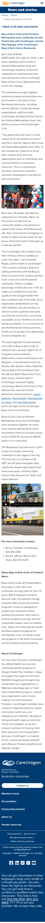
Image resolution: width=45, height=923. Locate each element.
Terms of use (29, 834)
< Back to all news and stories (20, 26)
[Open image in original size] (13, 3)
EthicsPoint (22, 849)
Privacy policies (14, 834)
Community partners (13, 809)
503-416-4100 (7, 776)
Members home (10, 793)
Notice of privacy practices (22, 841)
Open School (19, 398)
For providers (9, 801)
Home (5, 15)
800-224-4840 (22, 776)
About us (7, 816)
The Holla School (26, 402)
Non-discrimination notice (21, 837)
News (14, 15)
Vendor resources (12, 824)
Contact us (22, 785)
